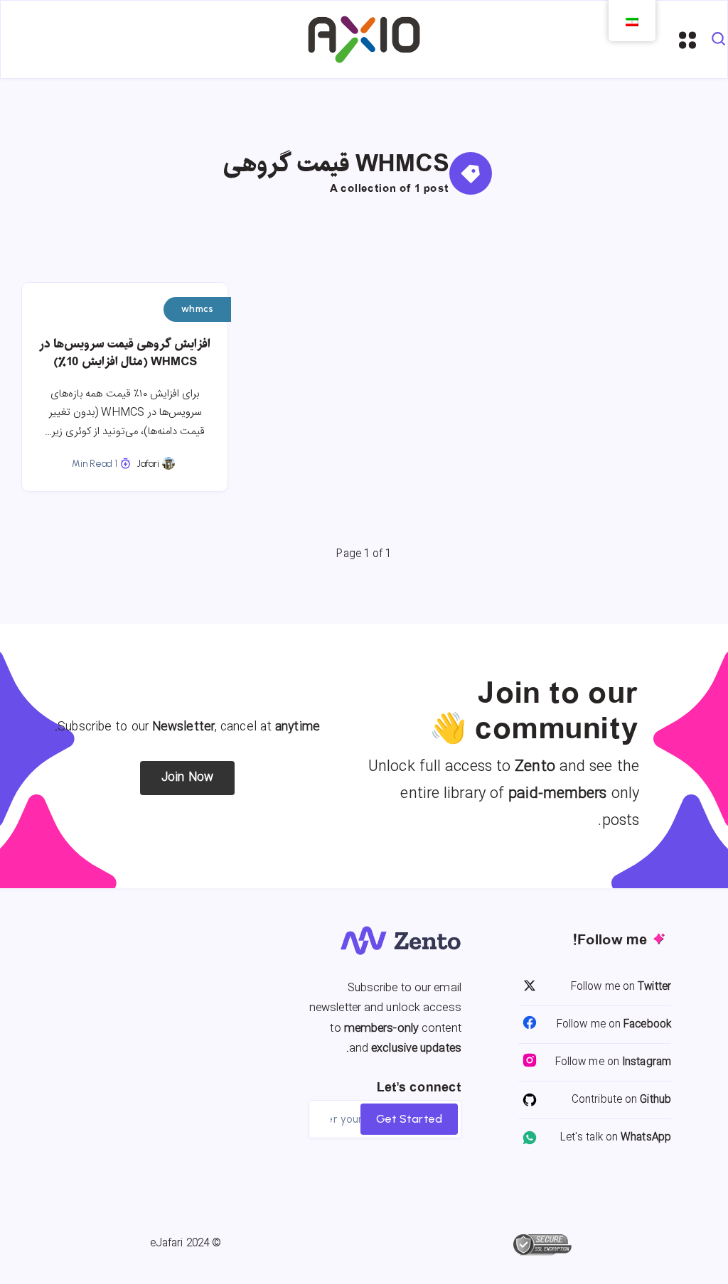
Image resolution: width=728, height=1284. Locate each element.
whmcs (197, 308)
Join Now (187, 777)
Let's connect (419, 1088)
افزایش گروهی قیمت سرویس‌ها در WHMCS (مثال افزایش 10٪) (124, 353)
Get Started (409, 1119)
